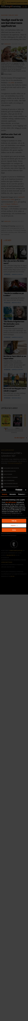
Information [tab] (12, 494)
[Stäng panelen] (25, 489)
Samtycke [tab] (4, 494)
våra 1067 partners (11, 502)
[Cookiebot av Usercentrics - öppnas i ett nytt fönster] (16, 490)
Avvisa (14, 530)
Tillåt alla (14, 520)
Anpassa (13, 525)
